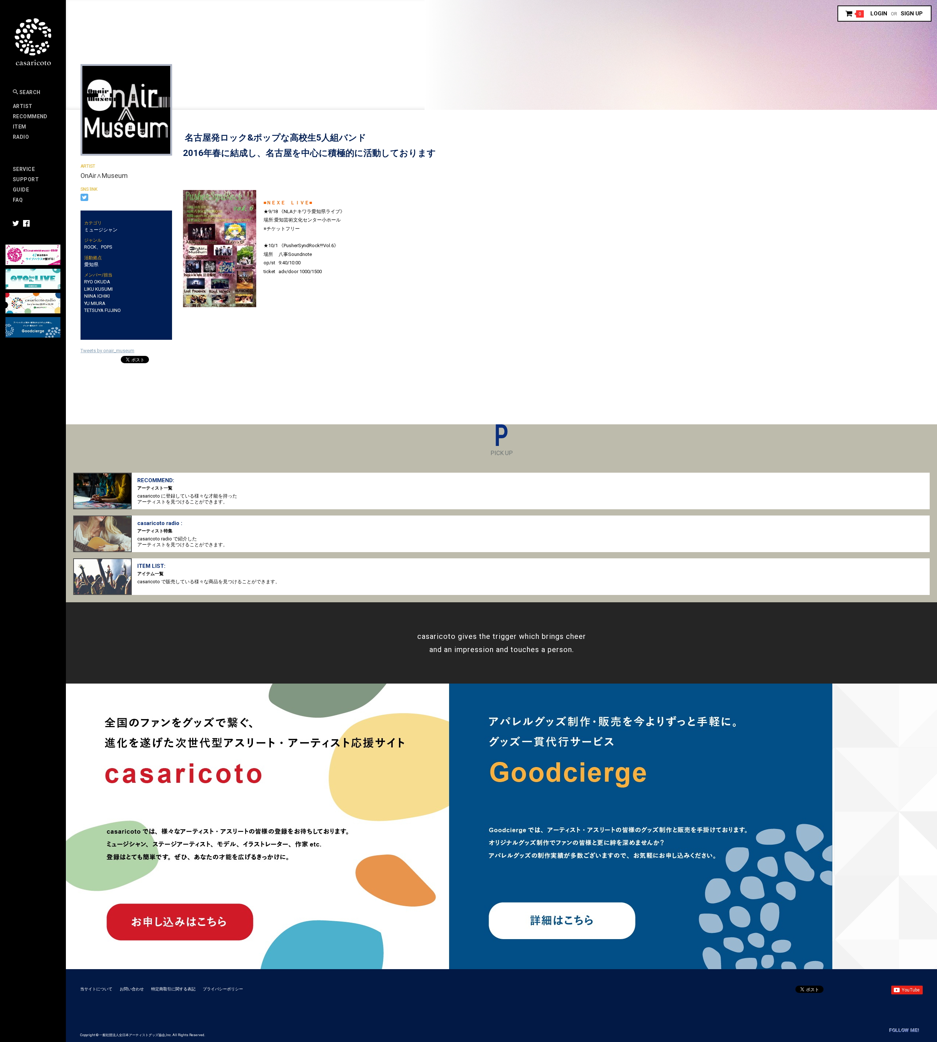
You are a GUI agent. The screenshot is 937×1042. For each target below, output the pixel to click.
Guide (21, 190)
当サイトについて (96, 989)
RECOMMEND (30, 116)
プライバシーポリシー (223, 989)
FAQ (18, 200)
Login (878, 13)
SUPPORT (26, 179)
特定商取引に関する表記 (173, 989)
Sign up (912, 13)
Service (24, 169)
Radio (21, 137)
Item (19, 127)
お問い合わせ (132, 989)
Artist (23, 106)
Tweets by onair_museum (107, 350)
